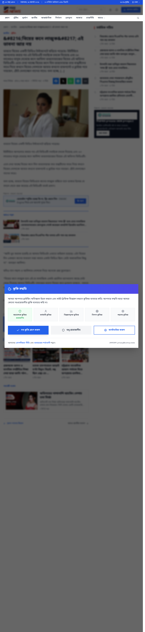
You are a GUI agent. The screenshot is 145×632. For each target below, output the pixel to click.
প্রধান (7, 18)
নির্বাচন (58, 18)
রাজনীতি (90, 18)
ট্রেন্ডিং (15, 18)
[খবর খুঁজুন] (138, 18)
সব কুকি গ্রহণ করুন (30, 330)
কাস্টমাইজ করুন (117, 330)
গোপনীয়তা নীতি (23, 343)
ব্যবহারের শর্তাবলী (42, 343)
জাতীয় (34, 18)
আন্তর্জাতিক (46, 18)
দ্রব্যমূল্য (69, 18)
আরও (100, 18)
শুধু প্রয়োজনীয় (73, 330)
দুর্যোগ (24, 18)
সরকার (79, 18)
